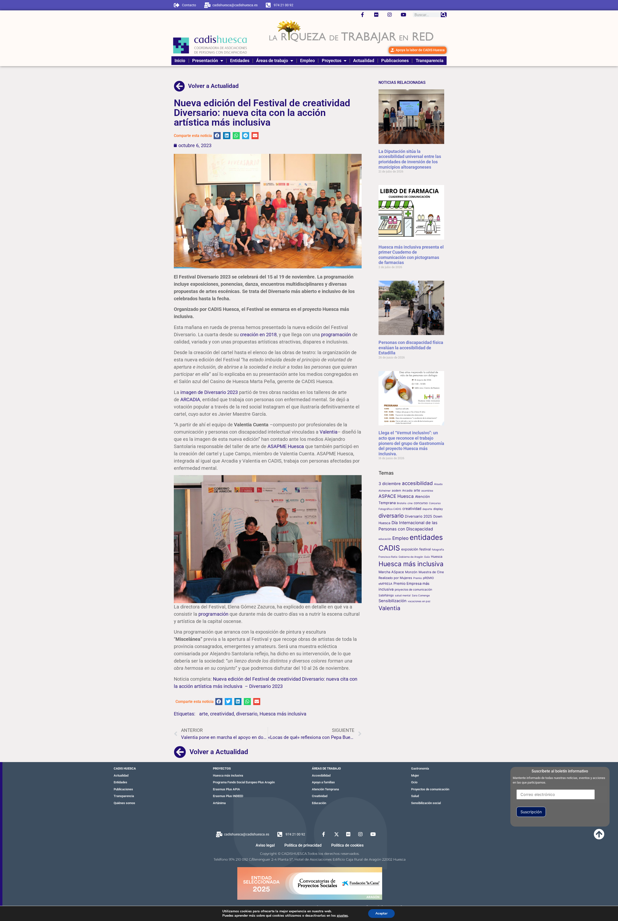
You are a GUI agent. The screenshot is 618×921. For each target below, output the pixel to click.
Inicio (180, 60)
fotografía (438, 549)
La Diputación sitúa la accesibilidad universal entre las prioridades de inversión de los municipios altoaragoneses (410, 159)
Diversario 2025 (418, 516)
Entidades (239, 60)
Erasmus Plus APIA (226, 789)
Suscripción (531, 811)
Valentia (328, 432)
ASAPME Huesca (285, 446)
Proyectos (331, 60)
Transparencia (429, 60)
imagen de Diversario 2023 (209, 392)
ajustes (342, 916)
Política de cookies (347, 845)
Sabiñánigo (386, 595)
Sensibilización (393, 600)
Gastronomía (420, 768)
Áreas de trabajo (272, 60)
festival (425, 549)
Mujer (415, 775)
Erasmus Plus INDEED (228, 796)
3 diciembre (390, 483)
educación (385, 539)
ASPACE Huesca (396, 496)
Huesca (436, 556)
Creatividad (319, 796)
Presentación (205, 60)
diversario (246, 714)
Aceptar (381, 913)
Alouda (438, 484)
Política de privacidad (303, 845)
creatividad (222, 714)
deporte (427, 509)
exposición (409, 549)
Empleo (307, 60)
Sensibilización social (426, 803)
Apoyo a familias (323, 782)
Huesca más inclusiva (283, 714)
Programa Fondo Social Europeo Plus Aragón (244, 782)
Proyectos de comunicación (430, 789)
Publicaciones (395, 60)
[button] (217, 135)
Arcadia (407, 490)
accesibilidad (417, 483)
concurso (421, 503)
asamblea (427, 490)
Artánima (219, 803)
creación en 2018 (258, 334)
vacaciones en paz (419, 601)
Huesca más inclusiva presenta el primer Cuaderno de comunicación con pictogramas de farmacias (411, 254)
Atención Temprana (325, 789)
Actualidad (363, 60)
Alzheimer (385, 490)
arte (203, 714)
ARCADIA (190, 399)
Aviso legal (265, 845)
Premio (417, 578)
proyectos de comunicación (413, 589)
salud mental (403, 595)
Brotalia (401, 503)
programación (336, 334)
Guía (427, 556)
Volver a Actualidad (213, 86)
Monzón (411, 572)
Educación (319, 803)
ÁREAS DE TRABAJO (326, 768)
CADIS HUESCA (125, 768)
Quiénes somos (124, 803)
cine (410, 503)
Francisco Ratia (388, 556)
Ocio (414, 782)
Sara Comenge (421, 595)
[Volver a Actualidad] (179, 86)
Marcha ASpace (391, 572)
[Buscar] (444, 14)
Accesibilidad (321, 775)
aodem (396, 490)
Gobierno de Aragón (411, 556)
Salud (415, 796)
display (438, 509)
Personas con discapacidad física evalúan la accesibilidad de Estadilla (411, 347)
